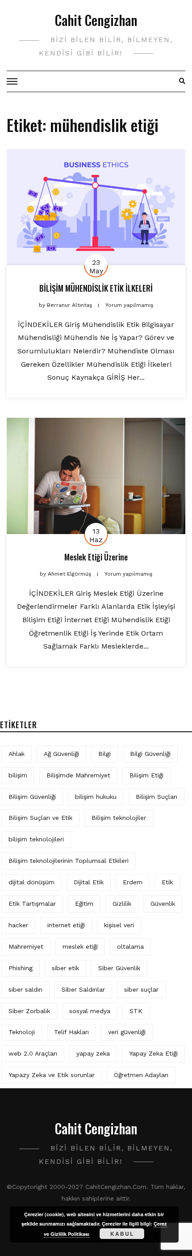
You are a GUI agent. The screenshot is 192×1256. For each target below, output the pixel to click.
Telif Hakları (71, 1031)
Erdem (132, 882)
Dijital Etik (89, 882)
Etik (167, 882)
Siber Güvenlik (119, 968)
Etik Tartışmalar (32, 903)
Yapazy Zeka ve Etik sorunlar (51, 1074)
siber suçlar (141, 989)
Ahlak (16, 753)
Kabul (122, 1234)
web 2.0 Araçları (32, 1053)
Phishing (20, 968)
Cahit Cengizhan (96, 20)
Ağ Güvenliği (61, 753)
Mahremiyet (25, 946)
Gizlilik (122, 903)
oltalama (130, 946)
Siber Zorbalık (29, 1010)
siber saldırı (25, 989)
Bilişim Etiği (146, 775)
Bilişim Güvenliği (32, 796)
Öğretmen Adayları (141, 1074)
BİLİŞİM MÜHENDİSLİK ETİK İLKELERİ (96, 288)
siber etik (65, 968)
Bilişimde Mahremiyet (78, 775)
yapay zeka (93, 1053)
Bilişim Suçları (156, 796)
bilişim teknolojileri (36, 839)
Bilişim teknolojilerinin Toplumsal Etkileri (68, 860)
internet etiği (66, 925)
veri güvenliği (127, 1031)
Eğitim (84, 903)
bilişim (17, 775)
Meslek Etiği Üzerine (96, 557)
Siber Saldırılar (83, 989)
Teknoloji (21, 1031)
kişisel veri (119, 925)
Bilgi (104, 753)
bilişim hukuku (96, 796)
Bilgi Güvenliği (150, 753)
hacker (18, 925)
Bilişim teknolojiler (119, 817)
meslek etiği (80, 946)
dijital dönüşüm (31, 882)
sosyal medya (89, 1010)
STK (135, 1010)
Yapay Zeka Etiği (153, 1053)
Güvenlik (162, 903)
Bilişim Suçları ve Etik (40, 817)
